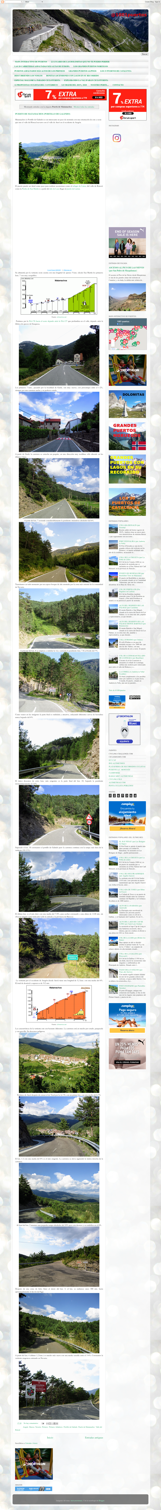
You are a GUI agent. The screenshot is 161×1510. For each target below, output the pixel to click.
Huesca (31, 1427)
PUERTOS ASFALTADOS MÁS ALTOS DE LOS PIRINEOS (39, 71)
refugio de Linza (79, 186)
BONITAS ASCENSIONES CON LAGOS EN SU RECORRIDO (72, 75)
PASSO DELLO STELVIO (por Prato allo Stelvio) (130, 971)
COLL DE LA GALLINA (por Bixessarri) (130, 955)
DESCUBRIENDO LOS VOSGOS (28, 75)
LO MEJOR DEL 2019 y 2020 (74, 84)
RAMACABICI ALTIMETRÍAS (121, 776)
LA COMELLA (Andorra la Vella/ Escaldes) (131, 672)
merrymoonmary (76, 1500)
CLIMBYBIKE (114, 773)
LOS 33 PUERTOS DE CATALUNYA (115, 71)
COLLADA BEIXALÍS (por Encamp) (129, 526)
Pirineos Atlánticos (56, 1427)
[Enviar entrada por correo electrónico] (43, 1423)
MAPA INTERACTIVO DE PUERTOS (31, 61)
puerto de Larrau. (73, 188)
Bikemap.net (68, 270)
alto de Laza (54, 188)
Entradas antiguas (94, 1437)
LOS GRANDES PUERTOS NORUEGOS (90, 66)
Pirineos (45, 1427)
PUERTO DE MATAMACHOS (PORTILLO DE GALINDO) (42, 113)
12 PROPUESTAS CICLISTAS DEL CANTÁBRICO (36, 84)
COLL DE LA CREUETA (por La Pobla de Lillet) (132, 558)
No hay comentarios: (31, 1423)
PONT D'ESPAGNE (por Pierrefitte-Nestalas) (132, 987)
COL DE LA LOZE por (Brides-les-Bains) (132, 939)
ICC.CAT (112, 760)
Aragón (25, 1427)
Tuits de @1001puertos (117, 690)
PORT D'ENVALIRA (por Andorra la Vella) (132, 542)
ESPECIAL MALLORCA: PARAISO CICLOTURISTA (37, 80)
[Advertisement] (127, 185)
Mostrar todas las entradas (84, 106)
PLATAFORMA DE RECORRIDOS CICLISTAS (127, 766)
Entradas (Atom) (31, 1443)
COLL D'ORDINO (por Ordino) (131, 639)
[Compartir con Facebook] (54, 1423)
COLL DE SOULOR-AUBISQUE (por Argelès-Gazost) (131, 874)
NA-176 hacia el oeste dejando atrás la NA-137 (48, 321)
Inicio (50, 1437)
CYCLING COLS (115, 779)
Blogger (101, 1500)
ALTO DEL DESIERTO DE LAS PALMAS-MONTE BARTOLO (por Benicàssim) (132, 623)
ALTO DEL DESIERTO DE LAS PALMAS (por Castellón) (131, 606)
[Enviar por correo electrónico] (47, 1423)
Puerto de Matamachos (86, 1427)
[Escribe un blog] (50, 1423)
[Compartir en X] (52, 1423)
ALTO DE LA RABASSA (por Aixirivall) (130, 906)
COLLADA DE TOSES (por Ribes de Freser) (132, 890)
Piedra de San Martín (30, 188)
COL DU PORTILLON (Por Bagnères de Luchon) (129, 590)
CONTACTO (118, 84)
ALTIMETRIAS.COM (117, 782)
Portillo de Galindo (70, 1427)
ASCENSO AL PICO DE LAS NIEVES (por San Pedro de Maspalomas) (126, 269)
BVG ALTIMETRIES (117, 763)
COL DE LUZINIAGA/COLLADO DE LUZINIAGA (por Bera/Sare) (132, 656)
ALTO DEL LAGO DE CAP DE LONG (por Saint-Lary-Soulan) (131, 922)
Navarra (38, 1427)
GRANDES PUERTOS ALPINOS (82, 71)
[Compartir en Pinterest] (57, 1423)
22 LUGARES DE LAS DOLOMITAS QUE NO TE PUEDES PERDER (80, 61)
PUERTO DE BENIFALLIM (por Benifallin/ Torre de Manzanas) (131, 574)
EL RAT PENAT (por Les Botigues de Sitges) (132, 842)
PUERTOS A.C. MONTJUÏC (119, 769)
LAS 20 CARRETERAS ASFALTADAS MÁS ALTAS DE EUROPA (42, 66)
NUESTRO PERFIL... (100, 84)
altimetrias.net (62, 317)
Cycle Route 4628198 (54, 270)
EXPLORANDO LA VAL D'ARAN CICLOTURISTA (86, 80)
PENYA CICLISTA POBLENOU (121, 785)
